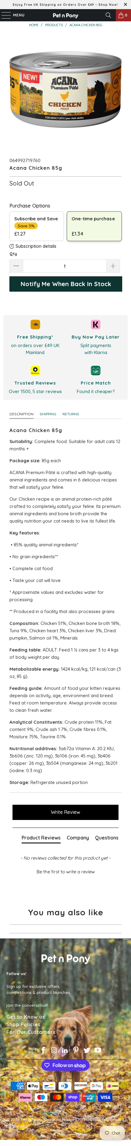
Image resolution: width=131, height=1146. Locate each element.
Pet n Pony (31, 1119)
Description (21, 414)
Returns (70, 414)
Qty (13, 253)
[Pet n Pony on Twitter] (87, 1050)
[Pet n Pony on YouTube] (97, 1050)
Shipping (48, 414)
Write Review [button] (65, 812)
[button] (65, 871)
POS (88, 1119)
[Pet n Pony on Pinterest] (76, 1050)
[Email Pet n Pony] (32, 1050)
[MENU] (3, 15)
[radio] (36, 226)
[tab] (41, 838)
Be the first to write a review (66, 872)
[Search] (108, 15)
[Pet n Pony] (65, 15)
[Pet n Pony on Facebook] (43, 1050)
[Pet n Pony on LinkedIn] (65, 1050)
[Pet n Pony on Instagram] (54, 1050)
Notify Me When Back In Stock (66, 284)
